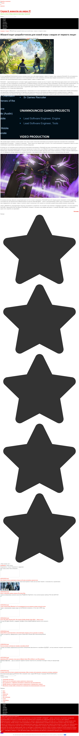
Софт (4, 702)
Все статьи (5, 25)
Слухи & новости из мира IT (15, 11)
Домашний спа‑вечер (8, 679)
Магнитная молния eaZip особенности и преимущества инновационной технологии (24, 685)
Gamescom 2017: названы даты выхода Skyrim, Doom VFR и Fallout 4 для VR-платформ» (22, 659)
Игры (4, 692)
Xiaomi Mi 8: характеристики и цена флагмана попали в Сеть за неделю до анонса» (21, 632)
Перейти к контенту (5, 1)
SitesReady (3, 565)
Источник (76, 211)
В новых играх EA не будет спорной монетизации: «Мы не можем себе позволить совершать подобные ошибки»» (29, 672)
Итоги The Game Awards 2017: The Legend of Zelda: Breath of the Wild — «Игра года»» (21, 619)
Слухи (28, 38)
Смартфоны (6, 700)
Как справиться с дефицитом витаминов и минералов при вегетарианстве (22, 682)
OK (64, 734)
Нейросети (5, 694)
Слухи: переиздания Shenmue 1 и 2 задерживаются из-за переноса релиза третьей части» (23, 606)
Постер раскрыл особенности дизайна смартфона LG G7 (14, 646)
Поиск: (2, 16)
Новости (5, 695)
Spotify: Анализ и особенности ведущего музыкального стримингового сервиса (23, 684)
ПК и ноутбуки (6, 697)
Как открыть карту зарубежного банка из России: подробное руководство (19, 580)
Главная (4, 19)
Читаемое (5, 22)
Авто (4, 691)
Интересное (5, 23)
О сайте (4, 20)
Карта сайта (5, 26)
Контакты (5, 28)
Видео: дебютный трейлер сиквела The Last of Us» (12, 593)
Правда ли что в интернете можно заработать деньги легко (18, 681)
